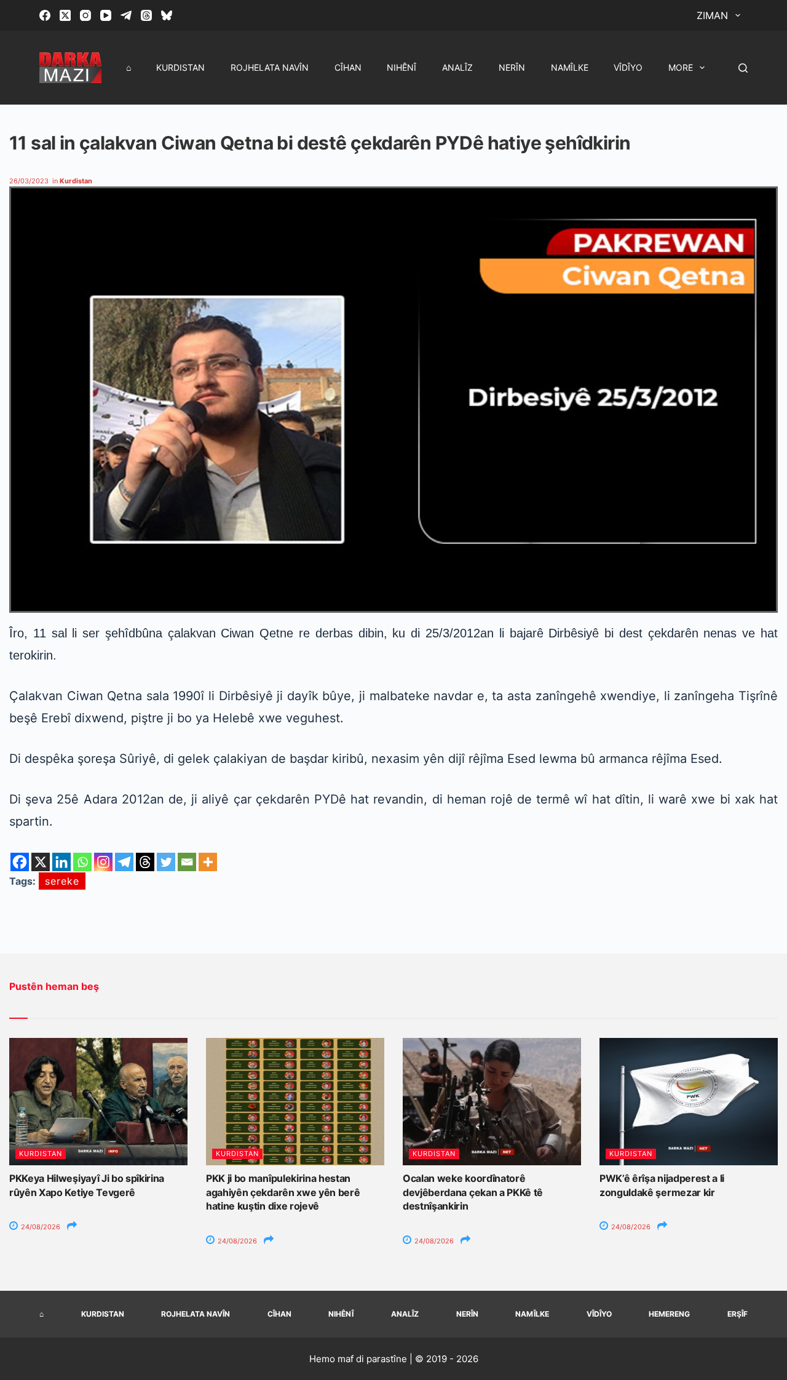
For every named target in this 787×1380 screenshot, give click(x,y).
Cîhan (348, 67)
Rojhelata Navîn (270, 67)
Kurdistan (180, 67)
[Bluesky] (166, 15)
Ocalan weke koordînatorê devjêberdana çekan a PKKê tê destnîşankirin (473, 1192)
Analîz (457, 67)
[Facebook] (44, 15)
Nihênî (401, 67)
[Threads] (146, 15)
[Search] (743, 68)
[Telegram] (126, 15)
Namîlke (569, 67)
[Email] (187, 862)
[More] (208, 862)
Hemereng (669, 1313)
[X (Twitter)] (65, 15)
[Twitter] (166, 862)
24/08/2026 (39, 1226)
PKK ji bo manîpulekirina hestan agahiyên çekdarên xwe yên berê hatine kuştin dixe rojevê (283, 1192)
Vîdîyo (628, 67)
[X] (40, 862)
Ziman (712, 15)
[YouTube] (105, 15)
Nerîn (512, 67)
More (680, 67)
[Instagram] (85, 15)
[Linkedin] (61, 862)
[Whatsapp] (82, 862)
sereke (62, 881)
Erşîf (737, 1313)
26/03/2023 (29, 181)
